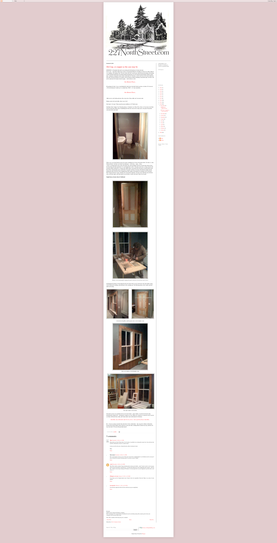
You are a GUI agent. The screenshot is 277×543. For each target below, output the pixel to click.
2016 (161, 93)
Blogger (143, 533)
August (162, 119)
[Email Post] (119, 431)
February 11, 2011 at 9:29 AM (121, 485)
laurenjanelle (112, 485)
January (162, 130)
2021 (161, 87)
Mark (162, 138)
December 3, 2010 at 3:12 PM (118, 440)
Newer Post (109, 519)
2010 (161, 104)
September (163, 117)
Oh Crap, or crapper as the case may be (122, 66)
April (162, 124)
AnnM (111, 464)
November (163, 113)
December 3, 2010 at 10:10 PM (119, 464)
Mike (111, 440)
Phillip (162, 140)
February (163, 128)
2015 (161, 94)
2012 (161, 100)
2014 (161, 96)
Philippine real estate (114, 476)
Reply (111, 450)
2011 (161, 102)
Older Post (152, 519)
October (162, 115)
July (162, 121)
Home (130, 519)
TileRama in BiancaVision (164, 107)
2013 (161, 98)
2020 (161, 89)
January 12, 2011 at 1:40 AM (124, 476)
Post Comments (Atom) (116, 522)
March (162, 126)
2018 (161, 91)
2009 (161, 132)
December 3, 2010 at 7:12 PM (121, 455)
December (163, 105)
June (162, 122)
